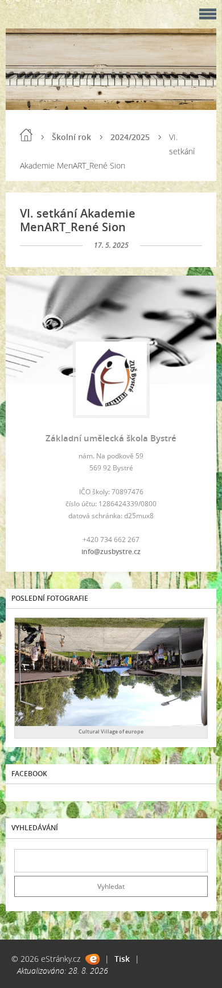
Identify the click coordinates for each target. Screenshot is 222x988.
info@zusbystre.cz (111, 551)
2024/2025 (130, 137)
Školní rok (71, 137)
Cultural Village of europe (111, 731)
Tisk (122, 958)
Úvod (26, 135)
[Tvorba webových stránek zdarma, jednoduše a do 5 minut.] (92, 959)
